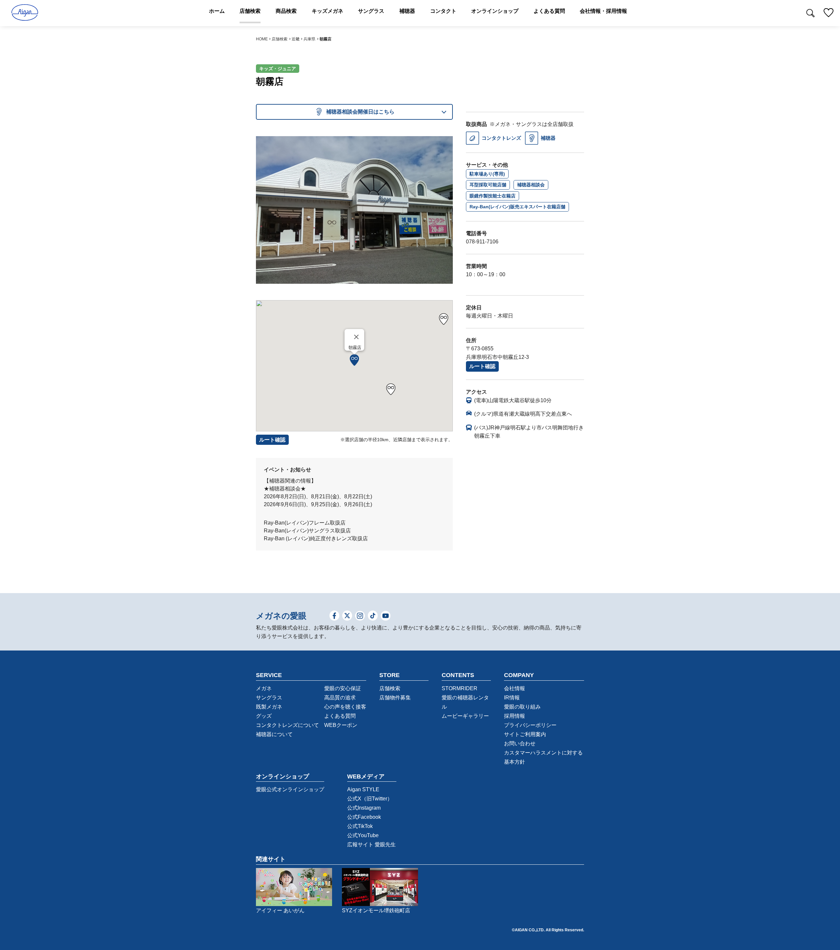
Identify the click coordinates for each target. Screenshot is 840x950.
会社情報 (514, 688)
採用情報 (514, 716)
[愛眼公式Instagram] (360, 616)
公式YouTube (363, 835)
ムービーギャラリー (465, 716)
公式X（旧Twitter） (369, 798)
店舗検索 (279, 39)
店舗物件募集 (395, 697)
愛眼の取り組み (522, 707)
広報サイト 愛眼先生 (371, 844)
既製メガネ (269, 707)
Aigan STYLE (363, 789)
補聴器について (274, 734)
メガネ (264, 688)
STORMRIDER (459, 688)
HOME (262, 39)
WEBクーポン (340, 725)
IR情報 (512, 697)
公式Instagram (364, 808)
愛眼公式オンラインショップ (290, 789)
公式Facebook (364, 817)
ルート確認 (482, 366)
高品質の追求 (340, 697)
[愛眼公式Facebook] (334, 616)
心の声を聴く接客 (345, 707)
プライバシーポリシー (530, 725)
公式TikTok (360, 826)
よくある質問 (340, 716)
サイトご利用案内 (525, 734)
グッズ (264, 716)
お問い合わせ (520, 743)
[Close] (356, 337)
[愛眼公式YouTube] (385, 616)
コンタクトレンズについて (287, 725)
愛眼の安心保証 (342, 688)
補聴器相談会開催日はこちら (360, 111)
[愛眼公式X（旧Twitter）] (347, 616)
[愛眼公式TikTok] (373, 616)
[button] (354, 360)
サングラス (269, 697)
